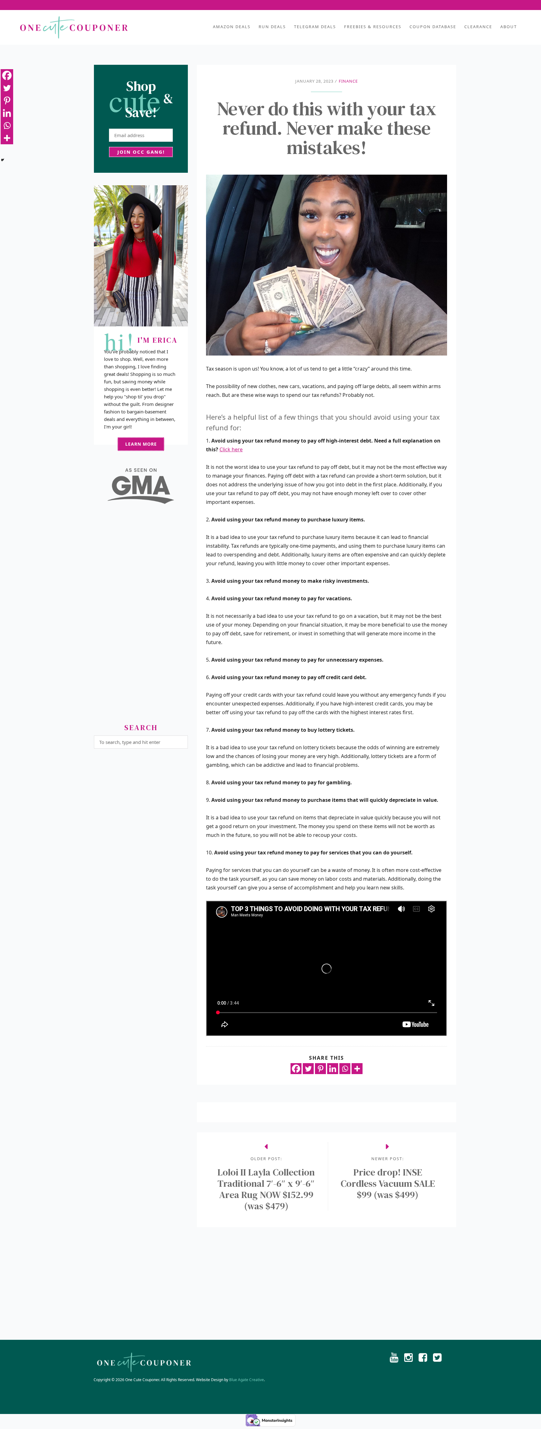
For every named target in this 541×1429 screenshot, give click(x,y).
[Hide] (2, 159)
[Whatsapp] (344, 1068)
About (508, 26)
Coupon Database (433, 26)
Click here (231, 449)
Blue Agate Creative (246, 1379)
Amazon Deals (231, 26)
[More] (357, 1068)
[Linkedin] (332, 1068)
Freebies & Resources (372, 26)
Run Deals (272, 26)
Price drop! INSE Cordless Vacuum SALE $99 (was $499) (388, 1184)
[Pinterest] (320, 1068)
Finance (348, 81)
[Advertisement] (141, 616)
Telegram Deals (315, 26)
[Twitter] (308, 1068)
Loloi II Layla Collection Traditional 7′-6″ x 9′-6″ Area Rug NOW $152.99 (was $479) (266, 1189)
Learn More (141, 444)
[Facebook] (296, 1068)
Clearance (478, 26)
